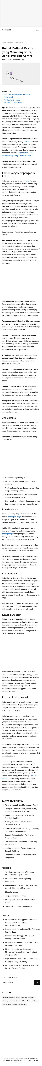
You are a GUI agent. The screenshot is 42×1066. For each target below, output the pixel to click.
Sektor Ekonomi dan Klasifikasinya (18, 906)
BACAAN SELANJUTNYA (13, 103)
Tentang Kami (19, 1058)
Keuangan (6, 1001)
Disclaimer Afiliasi (16, 1060)
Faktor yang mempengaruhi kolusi (17, 94)
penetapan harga (14, 517)
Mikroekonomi (27, 1001)
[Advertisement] (21, 13)
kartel (27, 141)
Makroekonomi (16, 1001)
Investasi (31, 997)
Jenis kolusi (8, 97)
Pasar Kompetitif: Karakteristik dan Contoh (21, 805)
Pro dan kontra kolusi (12, 100)
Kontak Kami (28, 1062)
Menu (38, 30)
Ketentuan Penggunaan (31, 1060)
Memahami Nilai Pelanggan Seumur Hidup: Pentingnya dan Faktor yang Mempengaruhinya (21, 922)
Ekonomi (24, 997)
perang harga (7, 534)
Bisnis (18, 997)
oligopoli (28, 181)
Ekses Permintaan (12, 892)
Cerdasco (6, 29)
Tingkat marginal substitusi (15, 896)
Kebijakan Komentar (17, 1062)
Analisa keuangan (9, 997)
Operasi (36, 1001)
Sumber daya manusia (19, 1004)
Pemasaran (7, 1004)
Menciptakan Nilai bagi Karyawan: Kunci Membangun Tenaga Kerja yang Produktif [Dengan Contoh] (21, 952)
